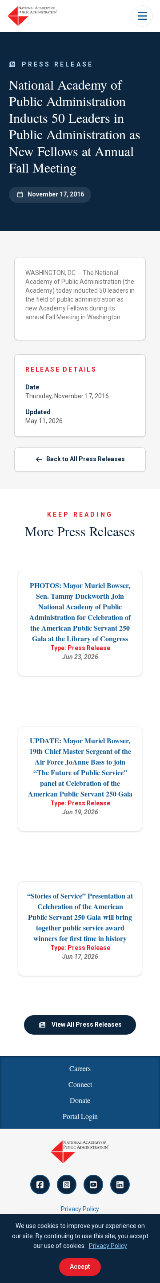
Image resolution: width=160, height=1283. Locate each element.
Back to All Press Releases (85, 459)
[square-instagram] (66, 1184)
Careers (80, 1068)
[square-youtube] (93, 1184)
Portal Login (80, 1116)
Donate (80, 1100)
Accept (80, 1266)
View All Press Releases (87, 1024)
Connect (80, 1084)
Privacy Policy (80, 1208)
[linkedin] (120, 1184)
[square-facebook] (40, 1184)
